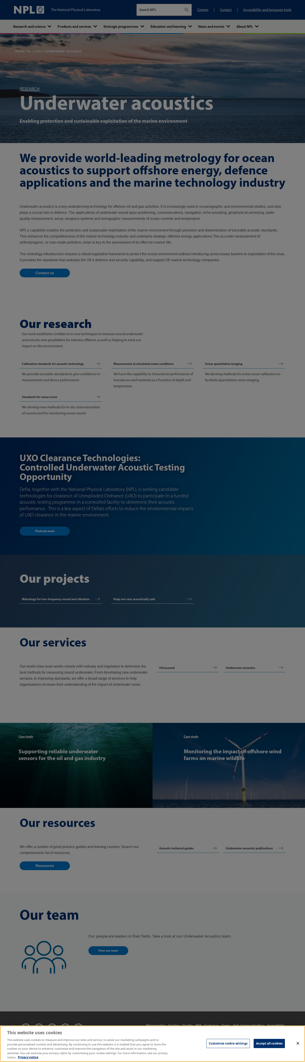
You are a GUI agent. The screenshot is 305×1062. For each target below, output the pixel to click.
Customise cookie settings (228, 1043)
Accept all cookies (269, 1043)
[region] (152, 1044)
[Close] (298, 1043)
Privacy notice (28, 1057)
